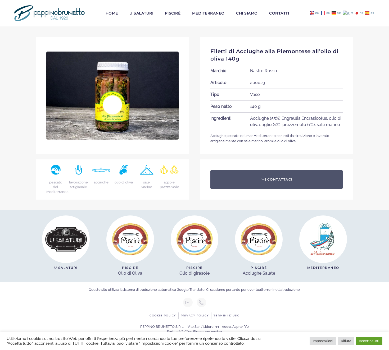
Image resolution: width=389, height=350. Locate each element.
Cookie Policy (163, 315)
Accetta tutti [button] (369, 341)
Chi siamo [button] (247, 13)
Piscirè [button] (173, 13)
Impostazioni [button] (323, 341)
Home (112, 13)
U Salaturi (141, 13)
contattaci (280, 179)
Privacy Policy (195, 315)
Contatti (279, 13)
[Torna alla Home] (50, 13)
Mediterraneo (208, 13)
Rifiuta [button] (346, 341)
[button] (112, 95)
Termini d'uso (227, 315)
